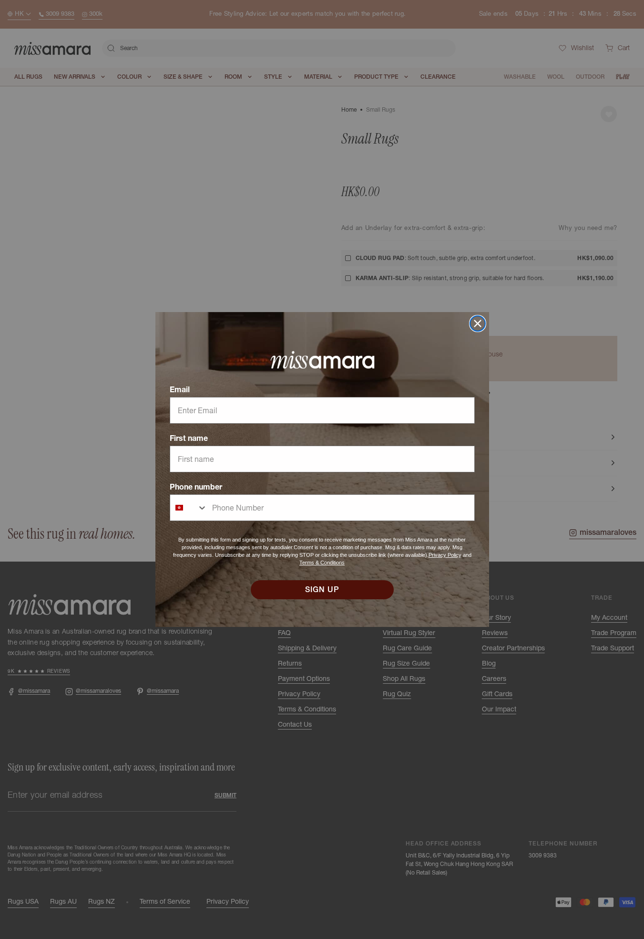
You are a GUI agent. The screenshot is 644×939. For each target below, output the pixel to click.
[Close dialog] (477, 323)
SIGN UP (322, 590)
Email (180, 389)
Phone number (196, 486)
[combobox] (188, 508)
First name (189, 438)
